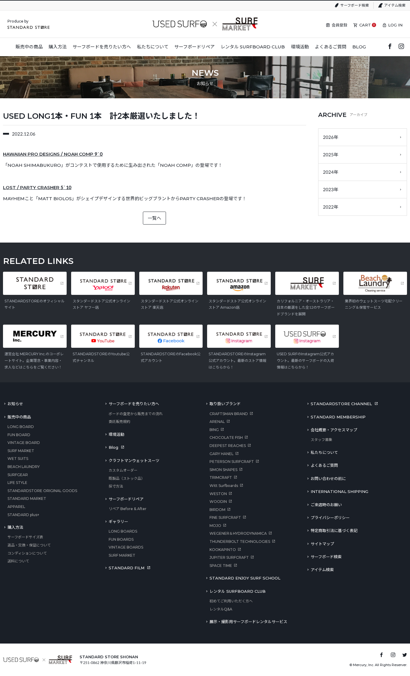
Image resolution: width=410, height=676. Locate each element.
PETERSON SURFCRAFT (232, 461)
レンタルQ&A (221, 609)
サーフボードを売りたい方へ (134, 403)
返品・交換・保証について (29, 545)
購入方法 (15, 527)
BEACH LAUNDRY (24, 466)
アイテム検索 (394, 5)
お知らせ (15, 403)
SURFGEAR (18, 475)
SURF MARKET (21, 450)
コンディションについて (27, 553)
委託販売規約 (119, 421)
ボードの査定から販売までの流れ (136, 413)
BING (214, 429)
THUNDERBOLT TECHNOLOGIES (240, 541)
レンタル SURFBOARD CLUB (238, 591)
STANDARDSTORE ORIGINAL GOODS (42, 490)
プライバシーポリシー (330, 517)
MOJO (215, 525)
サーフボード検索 (354, 5)
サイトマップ (322, 543)
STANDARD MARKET (27, 498)
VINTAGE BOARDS (126, 547)
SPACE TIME (221, 565)
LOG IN (395, 25)
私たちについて (324, 452)
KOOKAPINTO (223, 549)
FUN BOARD (19, 435)
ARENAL (217, 421)
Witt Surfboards (224, 485)
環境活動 (116, 434)
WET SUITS (18, 458)
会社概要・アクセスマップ (334, 429)
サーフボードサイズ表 (25, 537)
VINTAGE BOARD (24, 442)
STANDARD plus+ (23, 514)
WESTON (218, 493)
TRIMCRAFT (221, 477)
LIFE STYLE (17, 482)
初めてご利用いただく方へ (231, 601)
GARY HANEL (222, 453)
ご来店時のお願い (326, 504)
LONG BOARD (21, 426)
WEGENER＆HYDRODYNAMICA (238, 533)
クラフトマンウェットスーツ (134, 460)
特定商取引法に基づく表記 (334, 530)
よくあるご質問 (324, 465)
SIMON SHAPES (223, 469)
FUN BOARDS (121, 539)
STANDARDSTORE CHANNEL (341, 403)
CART (365, 25)
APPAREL (16, 506)
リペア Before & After (127, 508)
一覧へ (154, 218)
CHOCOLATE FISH (226, 437)
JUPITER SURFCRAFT (229, 557)
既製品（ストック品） (127, 478)
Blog (113, 447)
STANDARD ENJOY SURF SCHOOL (245, 578)
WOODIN (218, 501)
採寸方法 (116, 486)
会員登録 (339, 25)
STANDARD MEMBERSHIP (338, 416)
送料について (18, 561)
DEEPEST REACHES (228, 445)
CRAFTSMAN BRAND (229, 413)
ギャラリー (118, 521)
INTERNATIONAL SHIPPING (339, 491)
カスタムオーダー (123, 470)
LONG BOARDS (123, 531)
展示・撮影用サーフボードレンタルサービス (248, 621)
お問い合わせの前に (328, 478)
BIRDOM (217, 509)
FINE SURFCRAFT (225, 517)
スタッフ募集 (321, 439)
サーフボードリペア (126, 499)
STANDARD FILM (126, 567)
